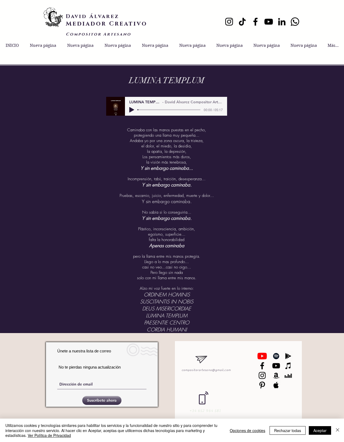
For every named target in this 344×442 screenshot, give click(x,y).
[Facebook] (255, 21)
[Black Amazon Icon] (276, 375)
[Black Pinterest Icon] (262, 385)
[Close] (337, 430)
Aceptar (320, 430)
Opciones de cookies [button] (247, 430)
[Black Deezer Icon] (288, 375)
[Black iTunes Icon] (288, 365)
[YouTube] (268, 21)
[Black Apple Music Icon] (276, 385)
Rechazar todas (287, 430)
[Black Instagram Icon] (262, 375)
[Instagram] (229, 21)
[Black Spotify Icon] (276, 356)
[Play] (131, 109)
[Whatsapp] (295, 21)
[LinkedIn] (282, 21)
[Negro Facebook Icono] (262, 365)
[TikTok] (242, 21)
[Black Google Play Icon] (288, 356)
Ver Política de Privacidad (49, 435)
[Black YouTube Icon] (276, 365)
